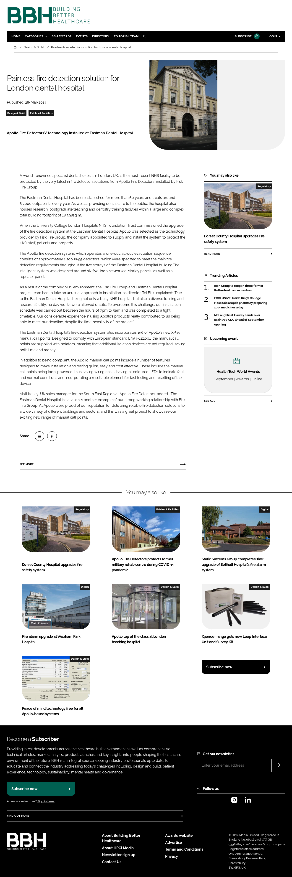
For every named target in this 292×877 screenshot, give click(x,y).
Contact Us (111, 862)
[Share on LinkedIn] (39, 436)
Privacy (171, 856)
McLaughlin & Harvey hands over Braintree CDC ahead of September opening (239, 320)
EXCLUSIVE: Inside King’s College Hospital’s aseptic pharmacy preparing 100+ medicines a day (240, 303)
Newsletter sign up (118, 855)
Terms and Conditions (184, 849)
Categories (34, 36)
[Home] (15, 47)
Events (82, 36)
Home (15, 36)
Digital (265, 509)
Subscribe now (219, 667)
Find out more (18, 815)
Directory (100, 36)
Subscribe (243, 36)
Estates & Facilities (41, 113)
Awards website (179, 835)
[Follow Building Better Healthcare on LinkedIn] (247, 801)
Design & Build (16, 113)
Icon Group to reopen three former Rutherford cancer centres (238, 288)
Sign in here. (46, 801)
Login (272, 36)
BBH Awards (61, 36)
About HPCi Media (118, 848)
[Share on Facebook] (52, 436)
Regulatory (264, 186)
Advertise (173, 842)
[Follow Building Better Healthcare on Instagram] (234, 801)
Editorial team (126, 36)
